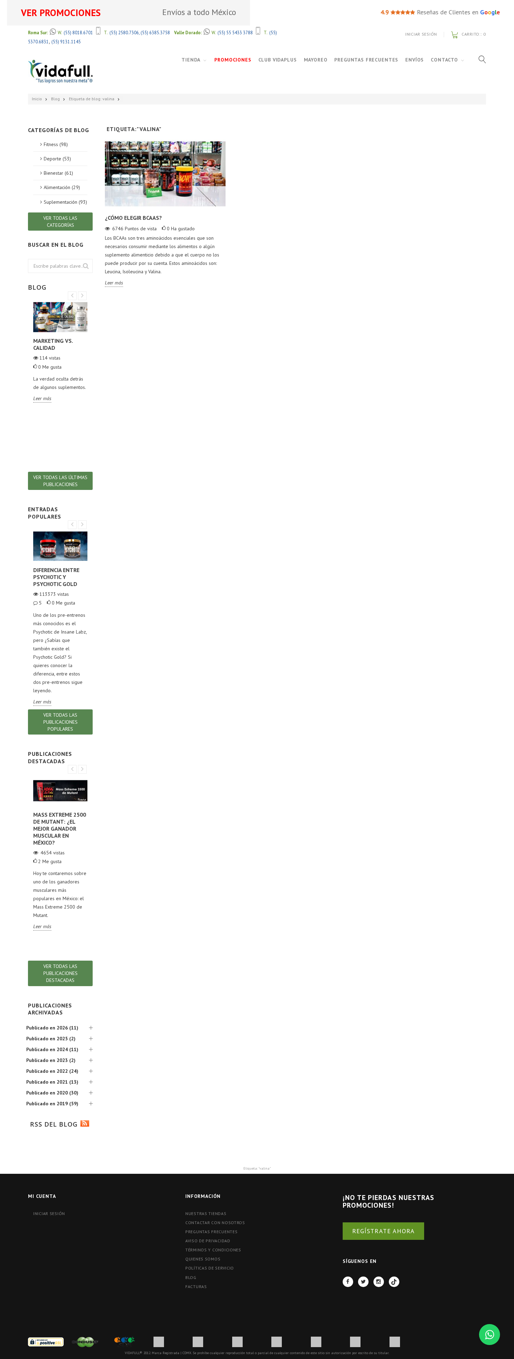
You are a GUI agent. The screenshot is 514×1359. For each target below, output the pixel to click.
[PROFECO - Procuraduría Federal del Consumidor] (124, 1341)
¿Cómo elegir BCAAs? (133, 217)
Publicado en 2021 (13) (52, 1082)
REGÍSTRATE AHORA (383, 1231)
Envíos (414, 60)
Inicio (37, 98)
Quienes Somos (202, 1259)
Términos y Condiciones (213, 1249)
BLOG (191, 1277)
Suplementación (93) (65, 202)
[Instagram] (378, 1282)
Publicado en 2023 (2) (51, 1060)
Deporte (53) (57, 159)
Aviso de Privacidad (207, 1240)
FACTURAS (196, 1286)
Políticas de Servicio (209, 1268)
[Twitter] (363, 1282)
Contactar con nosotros (215, 1222)
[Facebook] (348, 1282)
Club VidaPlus (277, 60)
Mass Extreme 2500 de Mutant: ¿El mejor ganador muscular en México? (59, 828)
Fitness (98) (56, 144)
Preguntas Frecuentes (366, 60)
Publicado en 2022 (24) (52, 1071)
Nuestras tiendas (206, 1213)
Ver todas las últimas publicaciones (60, 480)
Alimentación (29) (62, 187)
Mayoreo (316, 60)
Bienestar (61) (58, 173)
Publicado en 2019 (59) (52, 1103)
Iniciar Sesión (421, 34)
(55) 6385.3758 (155, 32)
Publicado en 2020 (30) (52, 1093)
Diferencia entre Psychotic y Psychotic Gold (56, 576)
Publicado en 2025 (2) (51, 1038)
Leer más (114, 283)
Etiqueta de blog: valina (91, 98)
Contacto (444, 60)
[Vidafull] (60, 71)
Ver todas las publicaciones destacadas (60, 973)
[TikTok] (394, 1282)
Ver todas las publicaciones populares (60, 722)
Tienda (190, 60)
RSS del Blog (52, 1124)
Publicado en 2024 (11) (52, 1049)
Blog (55, 98)
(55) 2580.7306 (124, 32)
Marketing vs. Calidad (53, 344)
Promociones (232, 60)
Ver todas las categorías (60, 221)
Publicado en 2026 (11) (52, 1028)
